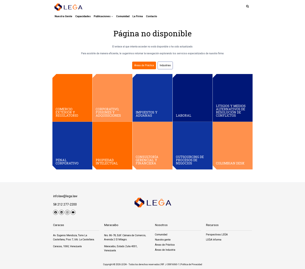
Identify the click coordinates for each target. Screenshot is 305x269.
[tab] (144, 65)
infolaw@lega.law (65, 196)
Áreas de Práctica (165, 244)
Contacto (151, 16)
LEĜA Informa (213, 239)
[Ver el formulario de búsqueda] (247, 6)
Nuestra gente (63, 16)
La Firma (137, 16)
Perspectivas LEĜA (217, 234)
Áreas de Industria (165, 249)
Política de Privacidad (191, 264)
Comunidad (122, 16)
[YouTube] (73, 212)
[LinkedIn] (61, 212)
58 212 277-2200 (65, 204)
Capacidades (83, 16)
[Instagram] (67, 212)
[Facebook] (55, 212)
